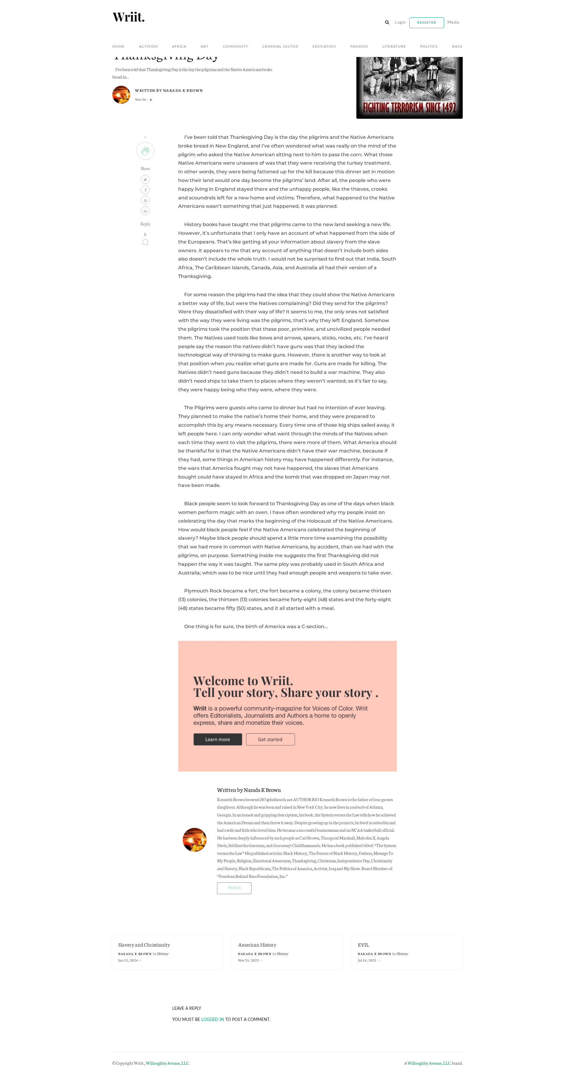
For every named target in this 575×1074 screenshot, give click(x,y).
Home (118, 46)
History (162, 953)
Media (453, 23)
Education (324, 46)
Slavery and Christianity (144, 944)
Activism (148, 46)
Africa (179, 46)
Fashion (359, 46)
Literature (394, 46)
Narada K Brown (135, 954)
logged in (212, 1019)
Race (457, 46)
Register (426, 22)
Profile (234, 888)
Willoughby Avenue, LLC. (168, 1063)
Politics (429, 46)
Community (235, 46)
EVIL (363, 944)
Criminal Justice (280, 46)
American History (257, 944)
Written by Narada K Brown (169, 90)
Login (400, 23)
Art (204, 46)
